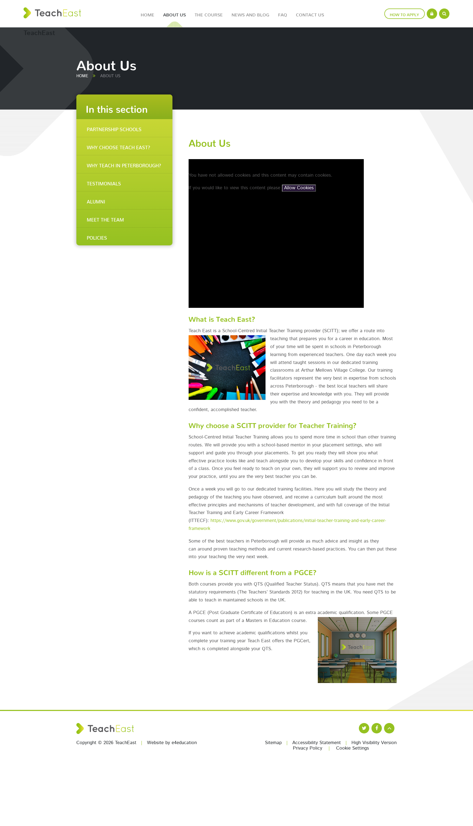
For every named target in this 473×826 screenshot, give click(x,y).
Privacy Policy (307, 748)
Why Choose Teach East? (118, 146)
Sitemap (273, 743)
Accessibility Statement (316, 743)
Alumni (96, 200)
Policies (97, 236)
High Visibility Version (374, 743)
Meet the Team (105, 218)
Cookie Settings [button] (352, 748)
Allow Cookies (299, 188)
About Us (110, 76)
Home (82, 76)
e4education (184, 743)
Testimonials (104, 182)
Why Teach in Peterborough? (124, 164)
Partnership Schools (114, 128)
